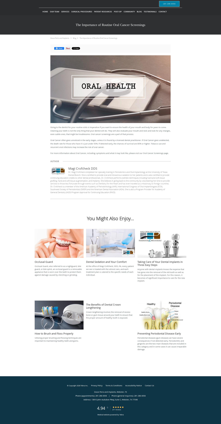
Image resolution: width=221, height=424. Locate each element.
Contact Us (149, 385)
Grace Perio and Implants (59, 38)
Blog (74, 38)
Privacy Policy (96, 385)
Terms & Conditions (114, 385)
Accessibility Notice (133, 385)
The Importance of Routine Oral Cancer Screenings (98, 38)
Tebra (121, 415)
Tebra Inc (84, 385)
